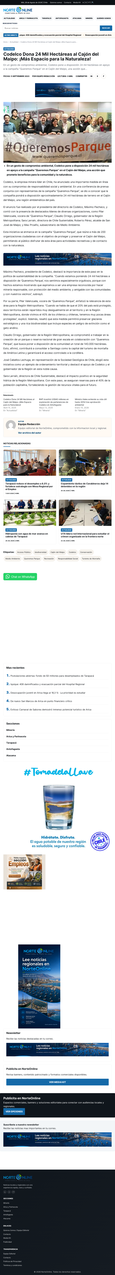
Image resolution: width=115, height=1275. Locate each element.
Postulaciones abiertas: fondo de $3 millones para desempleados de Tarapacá (52, 675)
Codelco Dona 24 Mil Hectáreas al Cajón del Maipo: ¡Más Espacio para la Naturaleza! (18, 402)
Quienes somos (56, 2)
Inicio (5, 42)
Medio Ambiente (12, 558)
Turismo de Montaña (91, 558)
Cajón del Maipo (58, 552)
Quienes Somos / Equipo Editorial (16, 1230)
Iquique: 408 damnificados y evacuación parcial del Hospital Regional (31, 35)
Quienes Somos (104, 18)
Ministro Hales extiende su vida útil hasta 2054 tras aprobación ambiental (91, 402)
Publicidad (7, 1242)
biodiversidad (40, 552)
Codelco (72, 552)
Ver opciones (14, 1111)
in (91, 76)
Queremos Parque (32, 558)
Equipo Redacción (45, 76)
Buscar (106, 28)
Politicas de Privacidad (12, 1261)
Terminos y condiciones (12, 1265)
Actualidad (9, 18)
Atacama (77, 18)
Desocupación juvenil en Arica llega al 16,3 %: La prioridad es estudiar (48, 692)
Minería (89, 18)
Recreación (49, 558)
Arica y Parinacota (28, 18)
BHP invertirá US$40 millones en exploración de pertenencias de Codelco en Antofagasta (54, 402)
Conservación (86, 552)
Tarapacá (46, 18)
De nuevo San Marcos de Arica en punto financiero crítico (41, 701)
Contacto (67, 2)
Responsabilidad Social (68, 558)
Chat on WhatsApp (23, 577)
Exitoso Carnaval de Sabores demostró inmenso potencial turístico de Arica (51, 709)
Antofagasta (62, 18)
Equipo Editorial (9, 1254)
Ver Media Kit (57, 1082)
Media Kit (77, 2)
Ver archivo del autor (29, 432)
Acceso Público (24, 552)
